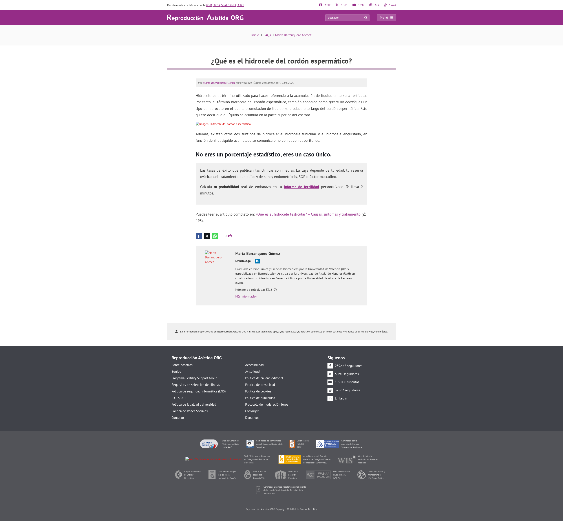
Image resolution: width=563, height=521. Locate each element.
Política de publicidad (260, 397)
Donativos (252, 417)
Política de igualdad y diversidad (194, 404)
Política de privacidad (260, 384)
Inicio (255, 35)
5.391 (344, 5)
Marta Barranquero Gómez (293, 35)
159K (361, 5)
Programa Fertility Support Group (194, 378)
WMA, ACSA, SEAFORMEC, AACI (225, 5)
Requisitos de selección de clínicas (196, 384)
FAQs (267, 35)
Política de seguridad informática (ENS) (199, 391)
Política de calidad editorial (264, 378)
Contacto (178, 417)
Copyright (252, 411)
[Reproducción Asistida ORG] (205, 17)
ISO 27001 (179, 397)
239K (327, 5)
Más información (246, 296)
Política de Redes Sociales (190, 411)
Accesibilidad (254, 365)
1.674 (392, 5)
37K (376, 5)
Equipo (176, 371)
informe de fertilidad (301, 186)
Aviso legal (252, 371)
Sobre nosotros (182, 365)
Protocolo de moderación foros (266, 404)
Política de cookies (258, 391)
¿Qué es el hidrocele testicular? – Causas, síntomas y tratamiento (308, 214)
